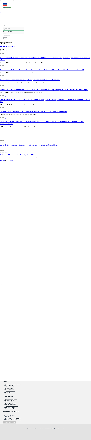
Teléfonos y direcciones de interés (13, 384)
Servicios (7, 31)
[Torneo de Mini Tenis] (17, 42)
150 (9, 160)
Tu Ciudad (5, 37)
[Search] (0, 12)
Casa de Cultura (9, 388)
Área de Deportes (10, 389)
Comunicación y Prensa (11, 393)
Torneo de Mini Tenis (7, 46)
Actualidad (2, 53)
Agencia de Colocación (11, 403)
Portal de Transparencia (11, 399)
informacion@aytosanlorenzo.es (14, 418)
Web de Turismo (10, 392)
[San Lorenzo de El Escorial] (5, 11)
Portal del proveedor (11, 404)
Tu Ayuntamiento (6, 28)
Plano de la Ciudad (10, 391)
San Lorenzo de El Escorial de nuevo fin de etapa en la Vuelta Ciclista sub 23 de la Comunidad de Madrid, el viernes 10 (42, 70)
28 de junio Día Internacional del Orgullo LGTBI (17, 155)
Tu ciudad (5, 29)
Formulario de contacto (11, 419)
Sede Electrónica (10, 400)
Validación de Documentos (12, 406)
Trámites (4, 33)
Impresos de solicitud (11, 408)
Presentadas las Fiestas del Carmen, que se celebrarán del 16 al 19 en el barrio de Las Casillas (33, 112)
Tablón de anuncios (10, 407)
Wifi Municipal (9, 385)
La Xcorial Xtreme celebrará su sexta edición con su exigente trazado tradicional (29, 145)
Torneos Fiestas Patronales (6, 42)
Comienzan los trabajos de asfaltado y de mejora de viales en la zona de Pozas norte (30, 80)
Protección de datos (10, 401)
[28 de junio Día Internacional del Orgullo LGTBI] (18, 150)
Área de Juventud (10, 387)
